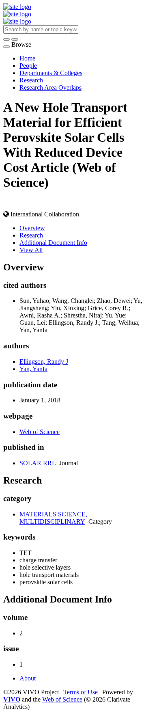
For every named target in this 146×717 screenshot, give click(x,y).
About (27, 678)
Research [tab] (31, 235)
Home (27, 58)
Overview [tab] (32, 228)
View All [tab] (31, 249)
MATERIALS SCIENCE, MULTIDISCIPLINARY (53, 518)
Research (31, 80)
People (28, 65)
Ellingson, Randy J (43, 361)
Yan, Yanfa (33, 368)
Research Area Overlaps (50, 87)
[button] (6, 39)
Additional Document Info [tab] (53, 242)
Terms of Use (81, 692)
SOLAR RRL (37, 463)
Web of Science (39, 431)
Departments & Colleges (50, 72)
